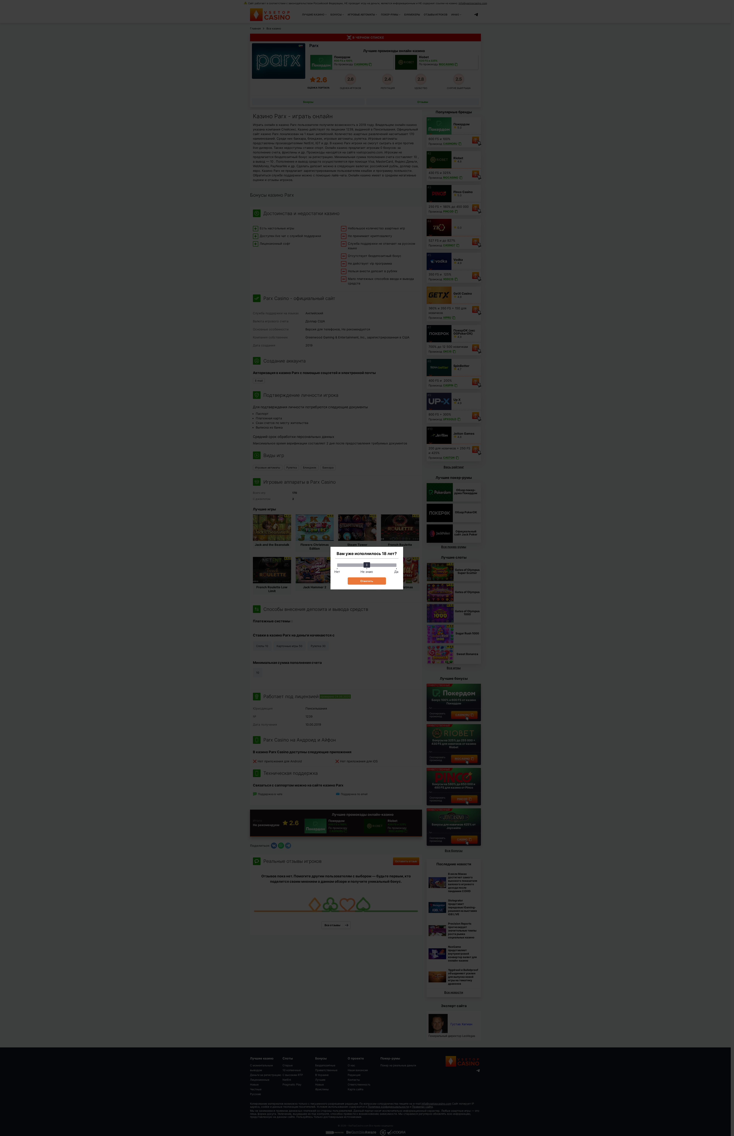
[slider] (367, 565)
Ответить (366, 581)
